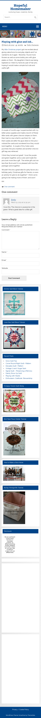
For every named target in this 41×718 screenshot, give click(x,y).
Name (4, 252)
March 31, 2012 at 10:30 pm (20, 202)
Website (5, 268)
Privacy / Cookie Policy (20, 709)
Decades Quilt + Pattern (14, 366)
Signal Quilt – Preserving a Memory (19, 371)
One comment (9, 187)
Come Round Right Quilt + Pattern (18, 363)
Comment (6, 230)
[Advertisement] (9, 597)
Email (4, 260)
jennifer (20, 45)
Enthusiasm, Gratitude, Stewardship (19, 378)
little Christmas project (13, 49)
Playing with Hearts (13, 376)
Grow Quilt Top (11, 361)
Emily (13, 200)
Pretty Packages (33, 45)
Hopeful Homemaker (20, 7)
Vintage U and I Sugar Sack (16, 368)
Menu (4, 26)
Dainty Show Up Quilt (14, 373)
